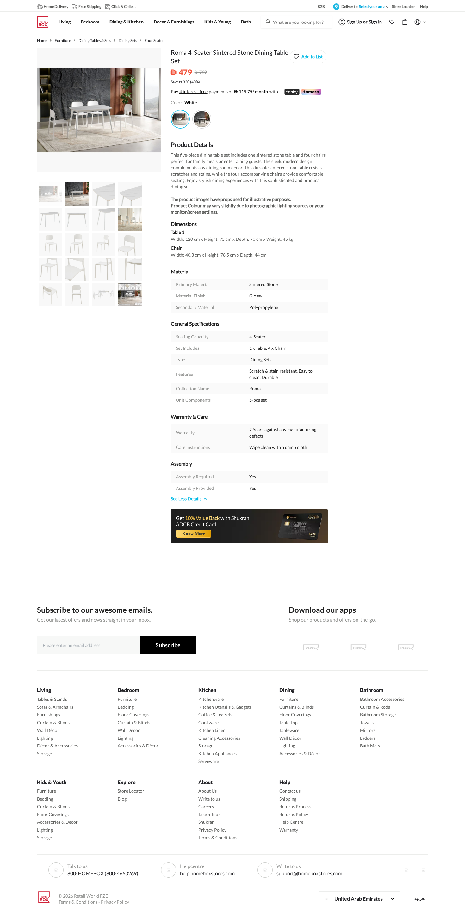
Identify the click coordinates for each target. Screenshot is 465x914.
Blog (122, 799)
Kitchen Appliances (217, 753)
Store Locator (131, 791)
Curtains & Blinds (296, 707)
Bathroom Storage (378, 714)
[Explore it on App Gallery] (406, 647)
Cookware (208, 722)
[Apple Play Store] (311, 647)
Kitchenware (211, 699)
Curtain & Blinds (53, 722)
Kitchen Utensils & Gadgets (224, 707)
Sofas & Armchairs (55, 707)
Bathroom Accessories (382, 699)
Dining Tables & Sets (94, 40)
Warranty (288, 830)
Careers (206, 806)
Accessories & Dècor (138, 745)
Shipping (287, 799)
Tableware (289, 730)
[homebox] (45, 22)
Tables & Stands (52, 699)
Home (42, 40)
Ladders (367, 738)
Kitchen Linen (212, 730)
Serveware (208, 761)
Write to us (209, 799)
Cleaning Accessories (219, 738)
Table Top (288, 722)
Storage (44, 753)
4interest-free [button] (193, 92)
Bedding (126, 707)
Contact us (290, 791)
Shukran (206, 822)
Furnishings (48, 714)
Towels (367, 722)
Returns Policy (293, 814)
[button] (392, 22)
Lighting (45, 738)
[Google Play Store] (358, 647)
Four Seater (154, 40)
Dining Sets (128, 40)
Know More (193, 533)
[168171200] (201, 119)
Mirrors (367, 730)
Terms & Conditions (217, 837)
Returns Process (295, 806)
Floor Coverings (133, 714)
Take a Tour (209, 814)
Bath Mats (370, 745)
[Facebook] (406, 870)
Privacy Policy (212, 830)
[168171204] (180, 119)
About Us (207, 791)
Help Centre (291, 822)
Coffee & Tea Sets (215, 714)
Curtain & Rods (375, 707)
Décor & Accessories (57, 745)
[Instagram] (423, 870)
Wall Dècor (48, 730)
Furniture (63, 40)
